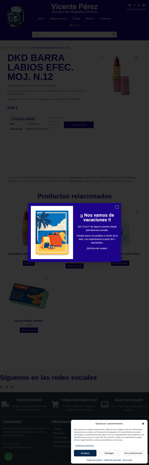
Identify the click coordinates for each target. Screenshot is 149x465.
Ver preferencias (133, 453)
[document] (74, 232)
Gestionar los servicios (84, 445)
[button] (143, 423)
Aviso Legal (127, 460)
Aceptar (85, 453)
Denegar (109, 453)
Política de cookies (94, 460)
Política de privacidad (112, 460)
